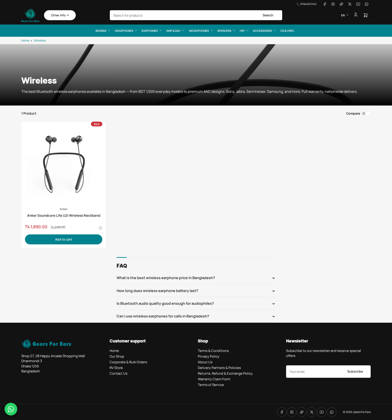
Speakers (224, 31)
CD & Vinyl (287, 31)
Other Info (58, 15)
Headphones (124, 31)
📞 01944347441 (306, 4)
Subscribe (355, 371)
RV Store (116, 367)
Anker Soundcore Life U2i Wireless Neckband (63, 215)
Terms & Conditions (213, 350)
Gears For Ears (362, 412)
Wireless (40, 40)
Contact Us (118, 373)
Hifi (242, 31)
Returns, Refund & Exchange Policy (225, 373)
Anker (64, 209)
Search (268, 15)
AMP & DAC (173, 31)
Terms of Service (211, 384)
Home (25, 40)
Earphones (150, 31)
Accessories (262, 31)
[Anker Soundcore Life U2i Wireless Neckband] (63, 163)
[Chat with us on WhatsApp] (11, 409)
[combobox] (196, 15)
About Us (205, 362)
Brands (101, 31)
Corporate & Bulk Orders (128, 362)
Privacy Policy (208, 356)
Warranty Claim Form (214, 379)
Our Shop (117, 356)
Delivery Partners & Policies (219, 367)
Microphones (199, 31)
